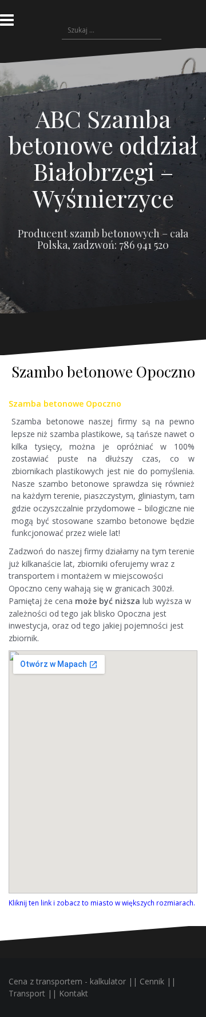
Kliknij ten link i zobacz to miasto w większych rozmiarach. (102, 902)
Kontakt (73, 993)
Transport (27, 993)
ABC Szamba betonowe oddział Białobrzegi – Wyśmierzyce (103, 158)
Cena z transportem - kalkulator (67, 981)
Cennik (152, 981)
